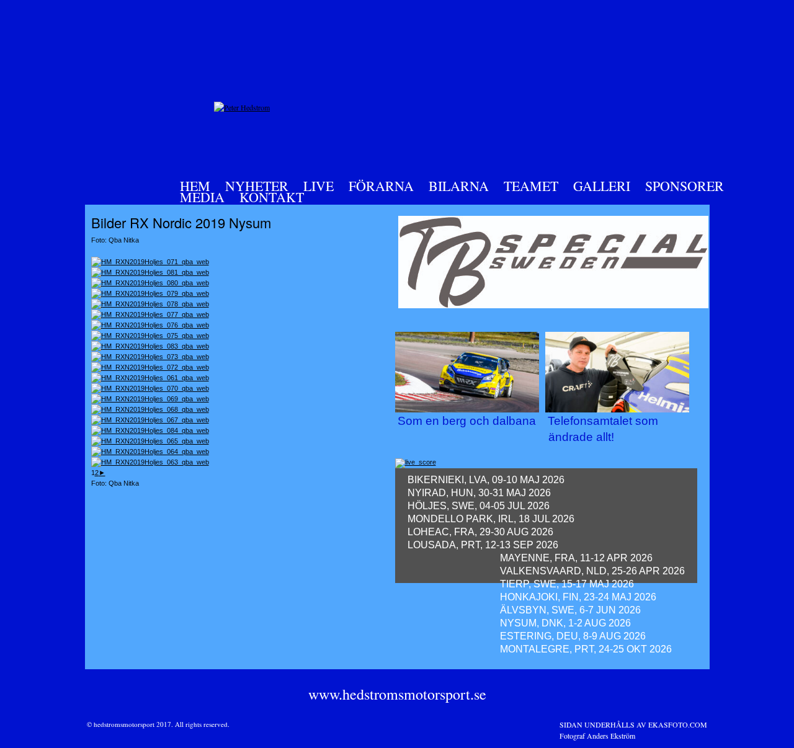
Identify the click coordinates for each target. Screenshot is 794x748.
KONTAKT (271, 197)
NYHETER (256, 186)
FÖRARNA (381, 186)
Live (318, 186)
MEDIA (202, 197)
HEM (195, 186)
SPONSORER (684, 186)
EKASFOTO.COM (677, 724)
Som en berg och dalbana (467, 420)
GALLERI (601, 186)
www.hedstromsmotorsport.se (397, 694)
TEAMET (531, 186)
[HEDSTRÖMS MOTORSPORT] (242, 107)
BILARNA (459, 186)
